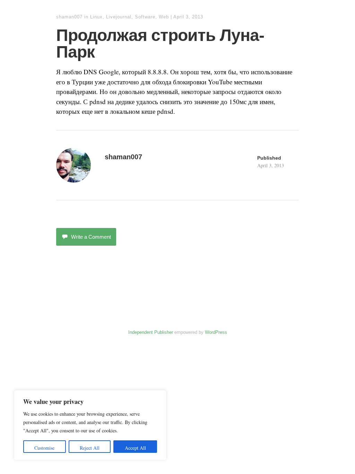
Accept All (135, 448)
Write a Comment (91, 237)
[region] (90, 425)
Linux (96, 16)
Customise (44, 448)
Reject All (89, 448)
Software (145, 16)
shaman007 (69, 16)
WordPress (216, 332)
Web (164, 16)
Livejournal (118, 16)
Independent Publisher (150, 332)
